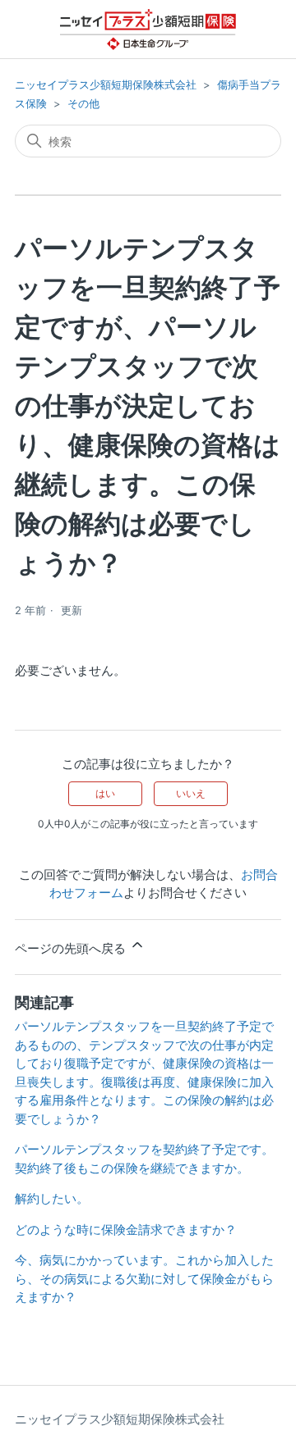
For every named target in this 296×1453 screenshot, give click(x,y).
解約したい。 (52, 1198)
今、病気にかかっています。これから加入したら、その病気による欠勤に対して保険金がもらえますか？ (144, 1278)
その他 (83, 103)
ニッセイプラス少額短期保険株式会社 (106, 84)
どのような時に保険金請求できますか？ (126, 1229)
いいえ (191, 793)
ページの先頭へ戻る (72, 948)
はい (105, 793)
